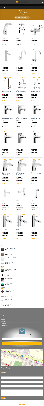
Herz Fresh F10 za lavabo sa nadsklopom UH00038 (21, 229)
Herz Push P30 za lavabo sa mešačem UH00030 (21, 201)
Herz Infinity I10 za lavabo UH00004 (35, 118)
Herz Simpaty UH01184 (19, 63)
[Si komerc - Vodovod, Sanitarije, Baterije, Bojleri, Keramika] (22, 2)
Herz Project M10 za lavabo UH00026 (36, 173)
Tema (1, 384)
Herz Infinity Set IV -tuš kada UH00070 (36, 91)
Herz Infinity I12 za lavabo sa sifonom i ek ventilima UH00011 (7, 146)
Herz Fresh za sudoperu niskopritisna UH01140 (36, 64)
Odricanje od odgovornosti (5, 317)
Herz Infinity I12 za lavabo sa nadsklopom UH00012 (21, 146)
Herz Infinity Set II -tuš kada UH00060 (21, 91)
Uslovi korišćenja (3, 323)
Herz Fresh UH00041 (4, 63)
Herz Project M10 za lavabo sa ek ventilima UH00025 (20, 174)
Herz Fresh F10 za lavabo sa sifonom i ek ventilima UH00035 (7, 229)
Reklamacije (3, 321)
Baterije (21, 12)
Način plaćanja (3, 315)
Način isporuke (3, 313)
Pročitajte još (18, 73)
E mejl (2, 380)
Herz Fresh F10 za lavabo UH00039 (35, 228)
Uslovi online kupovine (4, 325)
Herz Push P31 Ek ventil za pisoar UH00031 (35, 201)
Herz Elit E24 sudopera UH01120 (6, 91)
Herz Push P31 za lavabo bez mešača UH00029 (7, 201)
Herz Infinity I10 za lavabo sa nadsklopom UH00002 (21, 119)
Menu (4, 7)
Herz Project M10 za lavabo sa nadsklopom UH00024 (6, 174)
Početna (18, 12)
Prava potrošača (3, 319)
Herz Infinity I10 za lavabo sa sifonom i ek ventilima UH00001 (7, 119)
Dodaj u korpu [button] (4, 73)
